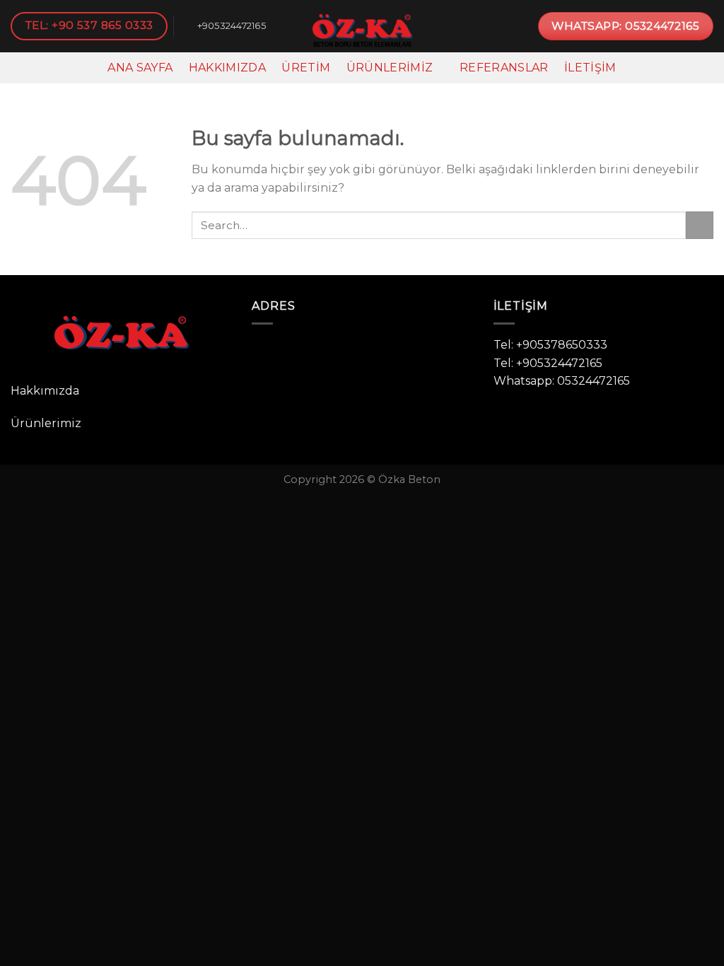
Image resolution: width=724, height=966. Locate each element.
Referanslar (504, 67)
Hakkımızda (227, 67)
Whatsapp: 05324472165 (562, 381)
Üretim (305, 67)
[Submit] (699, 225)
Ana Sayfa (140, 67)
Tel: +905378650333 (550, 344)
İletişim (590, 67)
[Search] (706, 67)
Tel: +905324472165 (548, 363)
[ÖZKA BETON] (362, 26)
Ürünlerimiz (389, 67)
